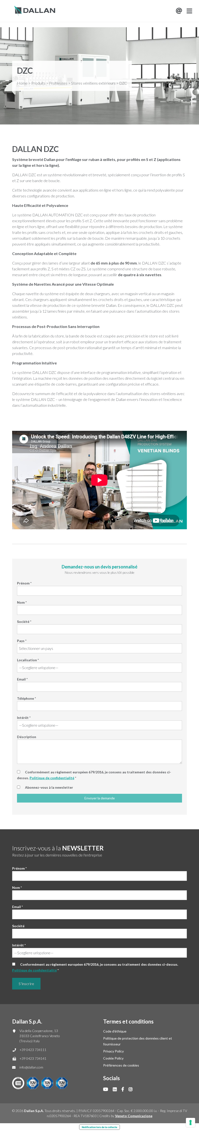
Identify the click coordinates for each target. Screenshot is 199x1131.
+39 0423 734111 (32, 1050)
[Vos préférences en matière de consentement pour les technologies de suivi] (190, 1122)
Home (22, 83)
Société (18, 926)
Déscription (26, 737)
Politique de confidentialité (52, 778)
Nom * (22, 602)
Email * (22, 679)
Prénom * (24, 583)
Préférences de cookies (121, 1065)
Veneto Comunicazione (133, 1116)
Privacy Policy (113, 1051)
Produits (38, 83)
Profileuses (58, 83)
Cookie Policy (113, 1058)
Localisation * (28, 660)
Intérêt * (24, 718)
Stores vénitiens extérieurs (93, 83)
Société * (24, 621)
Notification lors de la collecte (99, 1127)
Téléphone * (26, 698)
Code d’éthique (114, 1031)
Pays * (21, 641)
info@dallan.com (31, 1067)
